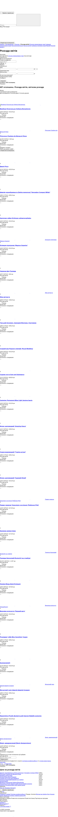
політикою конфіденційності (30, 761)
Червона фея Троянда (8, 271)
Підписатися (4, 759)
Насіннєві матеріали (17, 45)
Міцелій (48, 45)
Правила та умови (5, 794)
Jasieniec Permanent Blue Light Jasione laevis (16, 400)
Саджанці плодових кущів (38, 45)
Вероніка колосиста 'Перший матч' (12, 611)
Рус (3, 791)
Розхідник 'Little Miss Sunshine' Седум (13, 637)
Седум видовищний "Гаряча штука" (13, 452)
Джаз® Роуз (4, 166)
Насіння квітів (27, 45)
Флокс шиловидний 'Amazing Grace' (13, 426)
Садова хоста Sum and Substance (12, 374)
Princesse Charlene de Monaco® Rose (13, 136)
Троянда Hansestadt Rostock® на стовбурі (15, 558)
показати (3, 81)
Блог (48, 794)
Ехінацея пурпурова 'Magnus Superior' (14, 245)
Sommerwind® (5, 663)
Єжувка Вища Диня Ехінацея (10, 584)
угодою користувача (45, 761)
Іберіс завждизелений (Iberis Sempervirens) (15, 743)
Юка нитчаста (5, 297)
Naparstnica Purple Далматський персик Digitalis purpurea (20, 716)
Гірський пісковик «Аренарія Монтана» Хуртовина (18, 323)
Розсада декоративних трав (37, 44)
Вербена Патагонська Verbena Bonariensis (15, 109)
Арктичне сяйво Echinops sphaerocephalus (15, 218)
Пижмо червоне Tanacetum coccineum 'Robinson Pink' (19, 505)
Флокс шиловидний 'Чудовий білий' (13, 478)
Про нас (2, 788)
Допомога (7, 788)
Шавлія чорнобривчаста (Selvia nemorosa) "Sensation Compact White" (25, 192)
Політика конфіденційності (18, 794)
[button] (29, 34)
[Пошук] (28, 20)
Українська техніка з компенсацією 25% (15, 795)
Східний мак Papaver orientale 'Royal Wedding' (16, 348)
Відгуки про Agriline (41, 794)
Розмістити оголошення (7, 150)
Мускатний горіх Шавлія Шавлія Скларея (15, 690)
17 (5, 763)
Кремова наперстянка (8, 531)
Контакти (13, 788)
